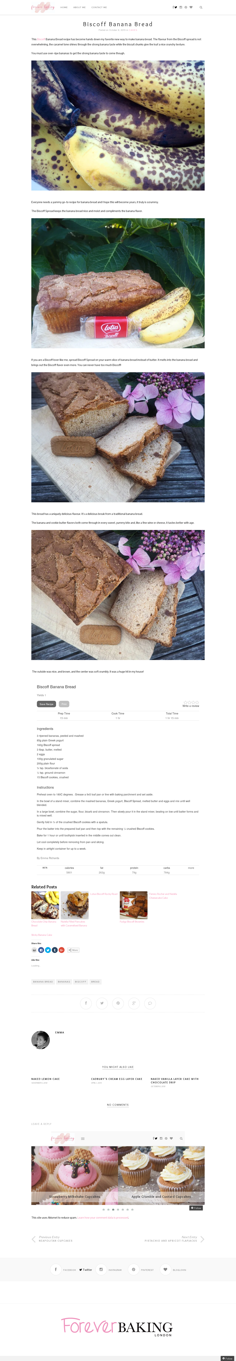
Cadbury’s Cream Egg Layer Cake (117, 1079)
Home (64, 7)
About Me (79, 7)
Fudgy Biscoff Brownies (132, 921)
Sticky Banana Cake (41, 935)
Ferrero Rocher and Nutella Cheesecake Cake (163, 895)
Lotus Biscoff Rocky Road (103, 894)
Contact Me (99, 7)
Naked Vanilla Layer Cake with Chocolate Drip (175, 1080)
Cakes (133, 30)
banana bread (43, 981)
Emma (59, 1032)
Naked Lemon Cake (45, 1079)
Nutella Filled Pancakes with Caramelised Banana (74, 923)
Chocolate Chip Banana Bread (43, 923)
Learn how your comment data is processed (102, 1217)
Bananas (64, 981)
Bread (95, 981)
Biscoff (41, 39)
